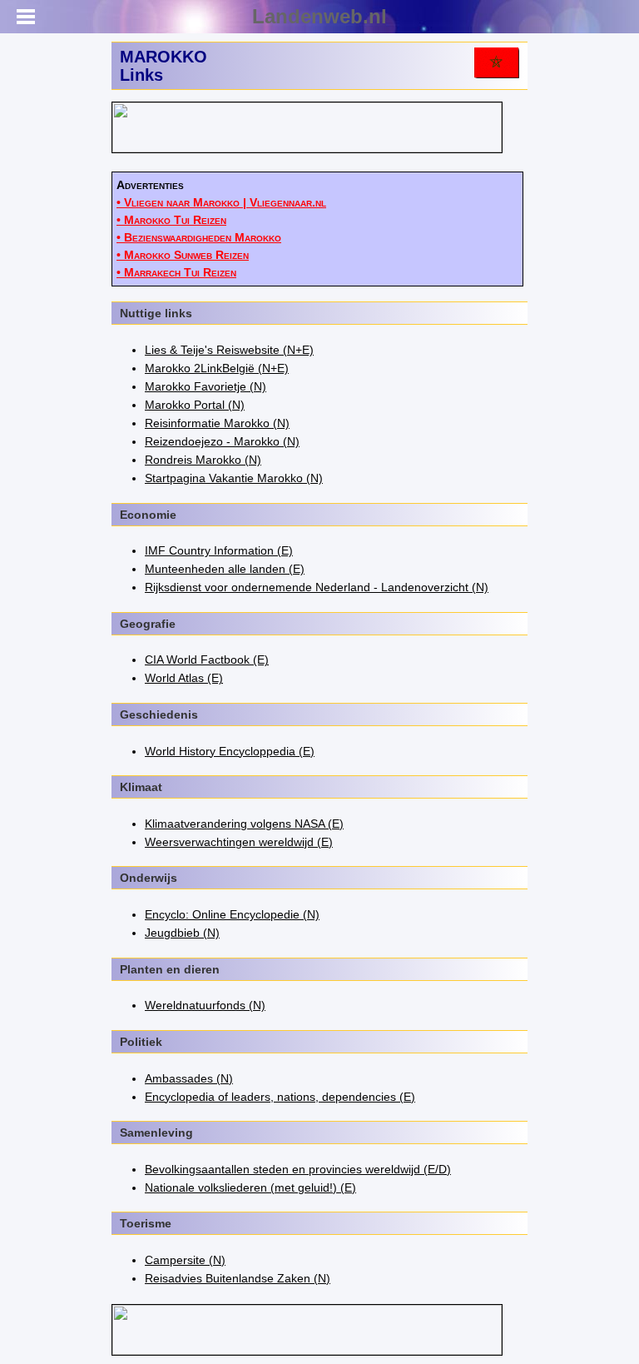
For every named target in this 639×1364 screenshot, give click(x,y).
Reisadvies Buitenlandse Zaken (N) (237, 1278)
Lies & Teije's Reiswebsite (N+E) (229, 349)
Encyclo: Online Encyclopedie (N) (232, 914)
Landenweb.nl (319, 16)
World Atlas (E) (184, 677)
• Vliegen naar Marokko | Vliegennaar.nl (221, 202)
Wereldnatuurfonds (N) (205, 1005)
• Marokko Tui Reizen (171, 220)
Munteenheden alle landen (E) (225, 568)
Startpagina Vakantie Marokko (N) (234, 478)
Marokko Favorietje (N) (205, 386)
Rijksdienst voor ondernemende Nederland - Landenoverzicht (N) (316, 587)
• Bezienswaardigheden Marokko (198, 237)
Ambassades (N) (189, 1078)
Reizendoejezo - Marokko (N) (222, 441)
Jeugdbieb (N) (182, 932)
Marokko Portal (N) (195, 404)
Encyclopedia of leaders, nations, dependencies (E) (280, 1096)
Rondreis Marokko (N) (203, 459)
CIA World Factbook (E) (207, 659)
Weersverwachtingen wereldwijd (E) (239, 842)
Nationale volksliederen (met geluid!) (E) (250, 1187)
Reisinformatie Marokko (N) (217, 423)
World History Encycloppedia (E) (230, 751)
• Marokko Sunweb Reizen (182, 254)
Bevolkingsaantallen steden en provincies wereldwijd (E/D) (298, 1169)
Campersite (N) (185, 1260)
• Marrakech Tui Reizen (176, 272)
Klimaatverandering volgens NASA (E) (244, 823)
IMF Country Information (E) (219, 550)
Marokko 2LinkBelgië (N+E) (217, 368)
